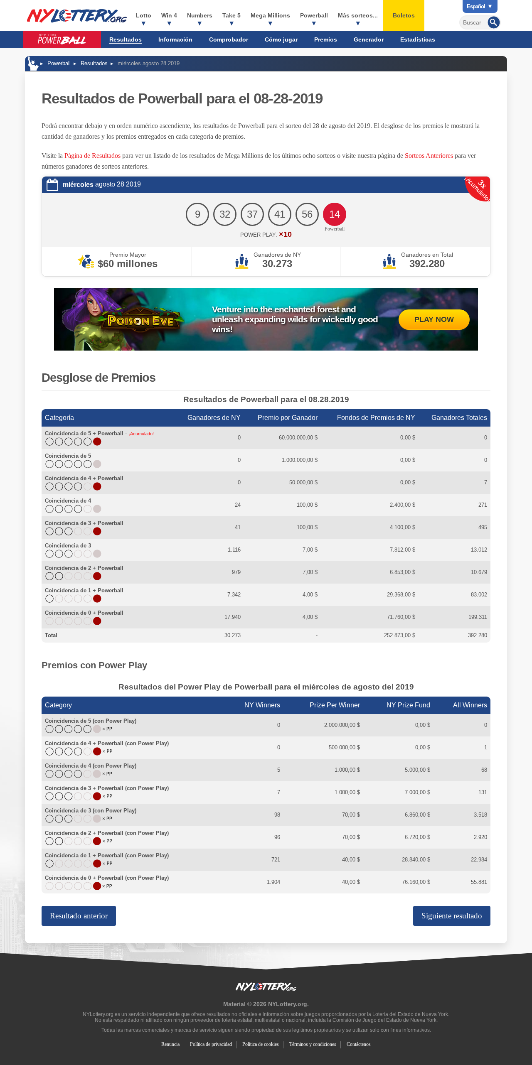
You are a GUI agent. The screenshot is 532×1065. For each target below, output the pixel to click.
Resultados (125, 39)
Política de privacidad (211, 1044)
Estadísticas (417, 39)
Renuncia (170, 1044)
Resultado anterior (79, 915)
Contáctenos (359, 1044)
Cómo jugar (281, 39)
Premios (325, 39)
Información (175, 39)
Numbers (199, 15)
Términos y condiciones (312, 1044)
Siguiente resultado (451, 915)
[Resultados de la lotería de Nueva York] (77, 16)
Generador (369, 39)
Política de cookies (260, 1044)
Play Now (434, 319)
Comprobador (228, 39)
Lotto (143, 15)
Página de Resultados (92, 155)
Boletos (404, 15)
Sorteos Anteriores (429, 155)
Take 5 (231, 15)
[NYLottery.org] (33, 63)
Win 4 (169, 15)
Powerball (314, 15)
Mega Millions (270, 15)
